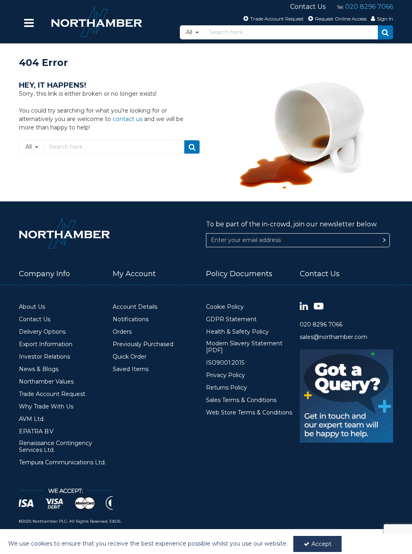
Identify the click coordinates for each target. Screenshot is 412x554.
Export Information (45, 344)
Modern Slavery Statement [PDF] (244, 347)
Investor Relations (44, 356)
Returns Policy (226, 387)
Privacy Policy (225, 375)
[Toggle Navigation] (29, 23)
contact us (127, 119)
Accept (321, 544)
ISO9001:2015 (225, 362)
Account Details (135, 307)
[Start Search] (385, 32)
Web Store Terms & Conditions (249, 412)
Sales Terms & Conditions (241, 400)
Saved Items (130, 369)
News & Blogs (38, 369)
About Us (32, 307)
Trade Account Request (52, 394)
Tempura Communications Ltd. (62, 462)
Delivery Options (42, 331)
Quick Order (129, 356)
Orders (122, 331)
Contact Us (34, 319)
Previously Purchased (143, 344)
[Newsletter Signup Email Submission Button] (384, 240)
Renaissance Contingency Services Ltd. (55, 447)
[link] (304, 306)
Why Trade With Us (46, 406)
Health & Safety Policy (237, 331)
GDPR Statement (231, 319)
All (190, 32)
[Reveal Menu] (29, 22)
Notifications (130, 319)
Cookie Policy (225, 307)
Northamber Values (46, 381)
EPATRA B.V (36, 431)
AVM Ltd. (32, 419)
